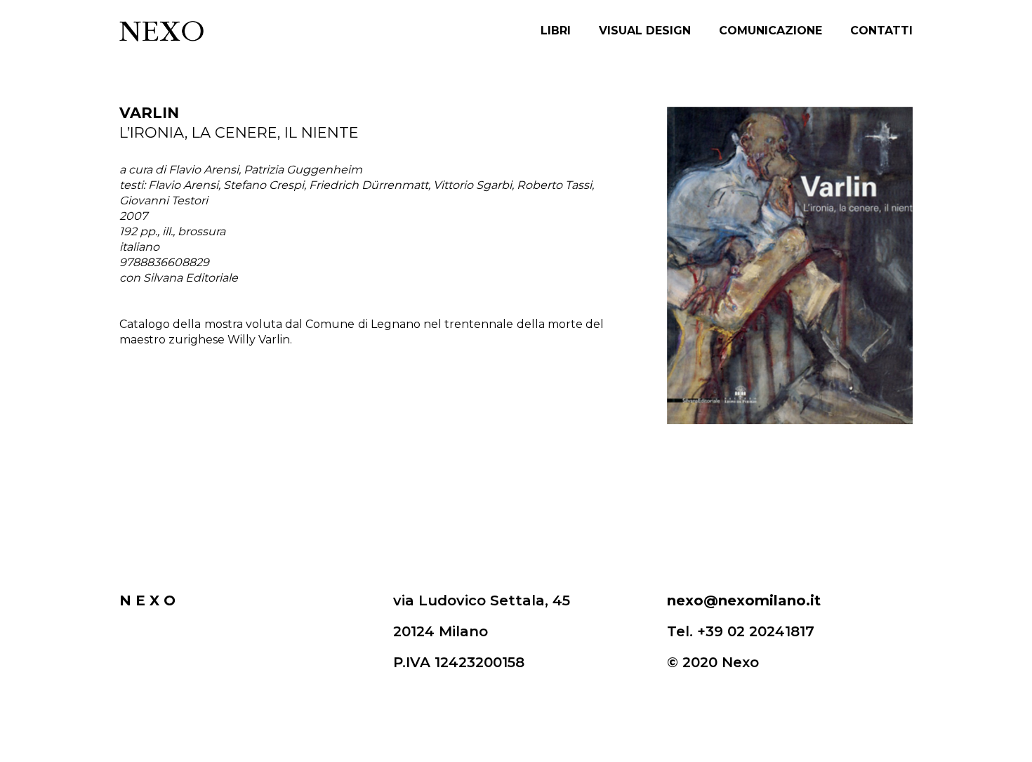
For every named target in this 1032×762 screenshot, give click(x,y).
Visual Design (645, 30)
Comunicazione (770, 30)
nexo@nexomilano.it (744, 600)
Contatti (881, 30)
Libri (556, 30)
